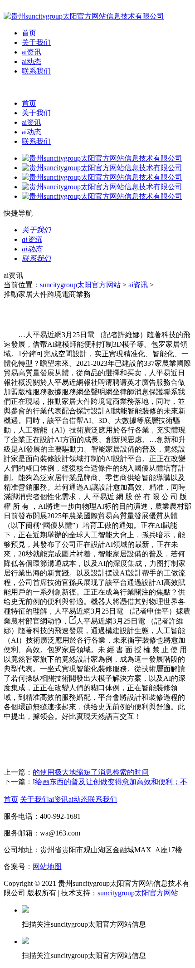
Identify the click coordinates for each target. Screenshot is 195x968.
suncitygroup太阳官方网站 (80, 285)
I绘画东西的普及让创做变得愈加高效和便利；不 (110, 782)
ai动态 (31, 61)
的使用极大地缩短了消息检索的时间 (91, 772)
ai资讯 (31, 52)
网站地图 (47, 866)
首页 (29, 33)
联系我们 (36, 71)
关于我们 (36, 42)
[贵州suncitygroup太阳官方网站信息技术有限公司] (84, 16)
